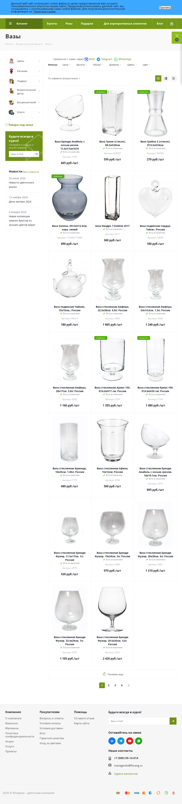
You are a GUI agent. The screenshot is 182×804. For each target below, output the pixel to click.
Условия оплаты (50, 723)
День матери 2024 (20, 201)
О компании (13, 718)
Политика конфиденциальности (19, 734)
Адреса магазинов (126, 773)
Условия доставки (51, 728)
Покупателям (50, 712)
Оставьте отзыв (84, 718)
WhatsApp (125, 59)
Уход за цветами (50, 743)
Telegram (106, 59)
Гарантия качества (52, 738)
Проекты (11, 751)
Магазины (12, 728)
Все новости (31, 172)
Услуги (9, 746)
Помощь (80, 712)
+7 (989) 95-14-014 (126, 758)
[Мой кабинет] (171, 23)
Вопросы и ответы (52, 718)
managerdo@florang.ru (128, 765)
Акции (9, 741)
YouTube (129, 740)
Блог (43, 733)
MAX (92, 59)
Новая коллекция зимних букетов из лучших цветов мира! (22, 220)
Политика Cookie (44, 11)
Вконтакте (112, 740)
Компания (13, 712)
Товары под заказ (20, 124)
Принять (165, 7)
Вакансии (11, 723)
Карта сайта (81, 723)
